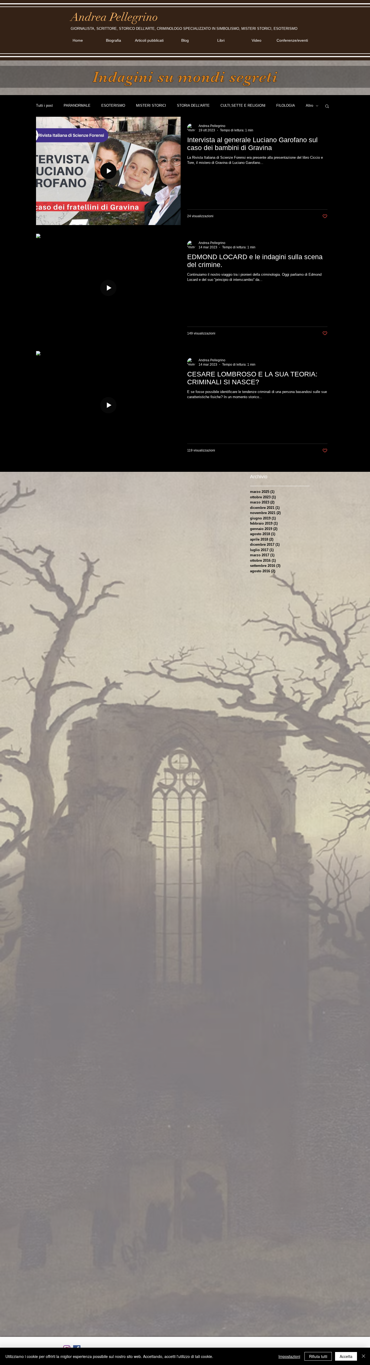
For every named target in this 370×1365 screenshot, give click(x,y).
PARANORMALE (77, 105)
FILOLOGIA (285, 105)
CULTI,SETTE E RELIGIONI (242, 105)
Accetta (346, 1356)
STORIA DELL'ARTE (193, 105)
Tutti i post (44, 105)
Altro (309, 105)
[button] (327, 106)
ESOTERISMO (113, 105)
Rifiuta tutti (318, 1356)
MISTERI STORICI (151, 105)
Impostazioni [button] (289, 1356)
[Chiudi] (363, 1356)
